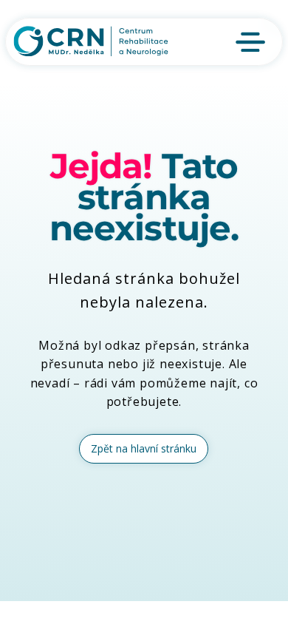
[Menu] (250, 42)
